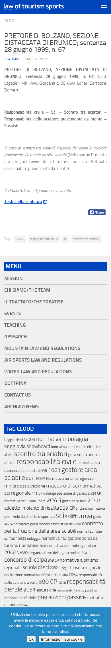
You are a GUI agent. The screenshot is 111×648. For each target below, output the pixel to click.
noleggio (34, 538)
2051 (29, 589)
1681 (54, 470)
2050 (93, 500)
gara (72, 454)
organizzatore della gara (49, 552)
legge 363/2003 (19, 439)
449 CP (37, 493)
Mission (13, 278)
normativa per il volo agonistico (71, 545)
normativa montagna (62, 439)
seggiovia (15, 446)
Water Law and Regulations (38, 371)
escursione (46, 590)
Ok (31, 639)
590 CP (47, 582)
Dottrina (15, 383)
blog (9, 20)
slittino (81, 508)
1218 (62, 583)
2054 (73, 574)
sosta (82, 454)
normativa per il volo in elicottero (76, 447)
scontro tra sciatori (86, 239)
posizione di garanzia (73, 493)
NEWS (23, 552)
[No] (104, 628)
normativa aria (32, 545)
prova (84, 516)
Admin (13, 59)
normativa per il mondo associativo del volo (47, 524)
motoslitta (78, 552)
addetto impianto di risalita (31, 508)
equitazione (13, 574)
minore (11, 486)
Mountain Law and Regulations (42, 348)
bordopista (28, 470)
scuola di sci (35, 567)
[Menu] (104, 7)
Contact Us (17, 395)
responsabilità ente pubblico (77, 590)
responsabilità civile (44, 239)
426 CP (95, 493)
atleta (8, 455)
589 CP (67, 508)
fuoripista (17, 538)
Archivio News (21, 406)
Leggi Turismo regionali (79, 567)
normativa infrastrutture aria (46, 575)
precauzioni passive (62, 597)
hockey (23, 605)
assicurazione (32, 486)
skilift (71, 516)
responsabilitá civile (20, 597)
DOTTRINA (35, 478)
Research (15, 336)
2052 (54, 568)
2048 (10, 552)
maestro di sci (62, 485)
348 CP (53, 560)
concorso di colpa (25, 559)
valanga (49, 493)
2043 (20, 239)
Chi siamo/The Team (27, 290)
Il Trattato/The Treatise (33, 302)
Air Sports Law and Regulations (43, 360)
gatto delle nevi (74, 501)
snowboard (38, 446)
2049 (42, 470)
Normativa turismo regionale (70, 478)
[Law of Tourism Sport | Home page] (44, 7)
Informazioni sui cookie (62, 639)
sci (65, 239)
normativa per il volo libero (25, 501)
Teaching (15, 325)
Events (12, 313)
